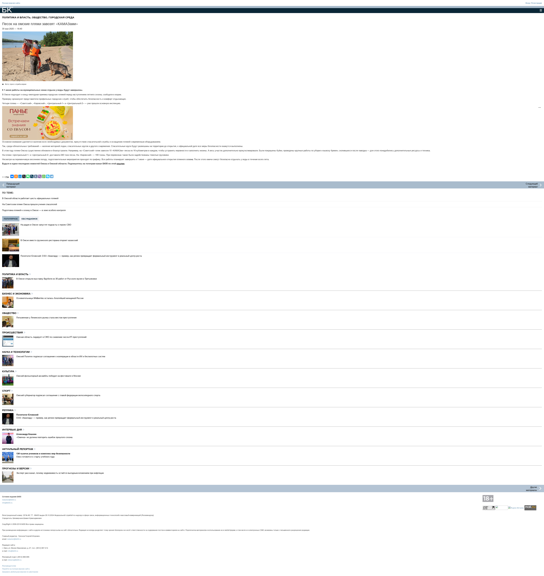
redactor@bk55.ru (9, 499)
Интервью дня (12, 429)
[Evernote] (28, 176)
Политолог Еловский (27, 414)
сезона (189, 159)
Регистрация (536, 3)
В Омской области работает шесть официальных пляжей (30, 198)
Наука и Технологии (16, 352)
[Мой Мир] (20, 176)
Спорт (6, 390)
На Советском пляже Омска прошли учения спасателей (29, 204)
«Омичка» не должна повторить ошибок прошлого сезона (44, 437)
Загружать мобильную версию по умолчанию (20, 571)
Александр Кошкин (26, 434)
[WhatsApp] (43, 176)
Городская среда (61, 17)
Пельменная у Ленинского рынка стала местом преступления (46, 317)
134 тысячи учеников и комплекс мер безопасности (43, 453)
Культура (8, 371)
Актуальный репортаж (18, 449)
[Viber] (40, 176)
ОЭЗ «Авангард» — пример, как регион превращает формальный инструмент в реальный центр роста (66, 417)
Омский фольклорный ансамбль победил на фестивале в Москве (48, 375)
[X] (24, 176)
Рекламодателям (9, 566)
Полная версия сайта (11, 3)
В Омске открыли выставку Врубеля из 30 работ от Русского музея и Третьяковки (56, 278)
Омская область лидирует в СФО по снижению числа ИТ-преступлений (51, 336)
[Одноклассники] (16, 176)
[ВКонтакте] (12, 176)
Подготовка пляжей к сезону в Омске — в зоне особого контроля (34, 210)
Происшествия (13, 332)
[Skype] (47, 176)
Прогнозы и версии (16, 468)
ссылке (120, 163)
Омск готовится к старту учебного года (35, 456)
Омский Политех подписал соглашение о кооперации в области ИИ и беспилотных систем (60, 356)
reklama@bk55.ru (15, 560)
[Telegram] (51, 176)
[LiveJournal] (32, 176)
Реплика (8, 410)
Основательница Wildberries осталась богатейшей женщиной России (49, 298)
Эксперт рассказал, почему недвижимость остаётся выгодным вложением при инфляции (60, 472)
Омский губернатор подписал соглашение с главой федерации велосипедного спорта (58, 395)
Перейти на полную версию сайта (16, 568)
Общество (39, 17)
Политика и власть (16, 17)
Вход (528, 3)
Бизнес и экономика (16, 293)
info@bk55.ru (7, 502)
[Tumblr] (36, 176)
